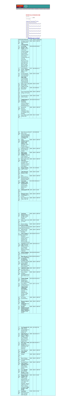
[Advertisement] (33, 2)
